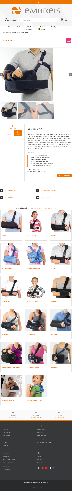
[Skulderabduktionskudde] (11, 343)
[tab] (12, 127)
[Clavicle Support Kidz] (36, 376)
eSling (53, 235)
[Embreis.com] (36, 7)
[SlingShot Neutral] (36, 343)
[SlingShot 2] (36, 310)
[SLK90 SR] (60, 343)
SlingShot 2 (31, 334)
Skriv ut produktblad (64, 175)
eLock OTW (6, 301)
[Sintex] (11, 211)
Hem (4, 32)
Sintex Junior (31, 235)
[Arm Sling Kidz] (11, 244)
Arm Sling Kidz (7, 268)
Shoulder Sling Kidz (33, 268)
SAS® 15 (5, 334)
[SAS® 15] (11, 310)
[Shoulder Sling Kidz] (36, 244)
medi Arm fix (55, 301)
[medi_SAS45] (36, 74)
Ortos (7, 32)
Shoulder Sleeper (8, 400)
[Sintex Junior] (36, 211)
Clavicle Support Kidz (34, 400)
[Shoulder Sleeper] (11, 376)
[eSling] (60, 211)
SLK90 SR (54, 367)
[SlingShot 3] (60, 310)
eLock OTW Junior (33, 301)
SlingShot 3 (55, 334)
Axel (10, 32)
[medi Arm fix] (60, 277)
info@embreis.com (40, 2)
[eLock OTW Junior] (36, 277)
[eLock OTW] (11, 277)
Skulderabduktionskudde (11, 367)
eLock (53, 268)
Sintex (4, 235)
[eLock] (60, 244)
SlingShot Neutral (33, 367)
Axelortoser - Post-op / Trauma (18, 32)
